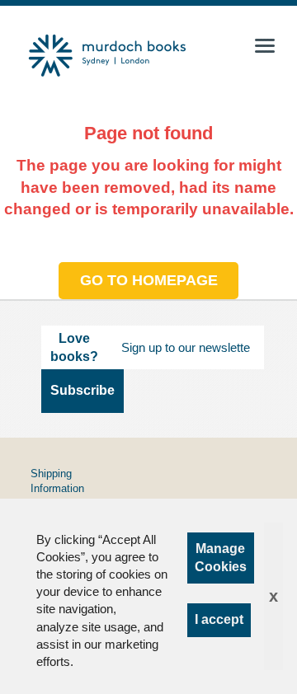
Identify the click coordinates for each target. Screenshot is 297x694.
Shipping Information (57, 481)
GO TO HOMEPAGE (149, 280)
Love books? (74, 347)
